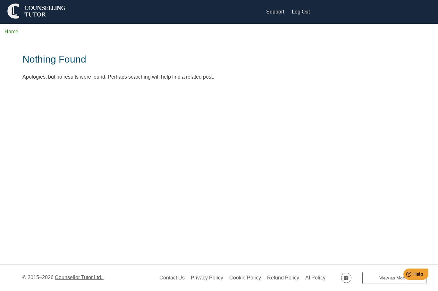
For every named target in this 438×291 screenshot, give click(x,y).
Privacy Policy (207, 277)
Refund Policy (283, 277)
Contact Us (172, 277)
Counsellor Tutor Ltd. (79, 277)
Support (275, 11)
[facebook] (346, 277)
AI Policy (315, 277)
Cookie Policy (245, 277)
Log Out (301, 11)
